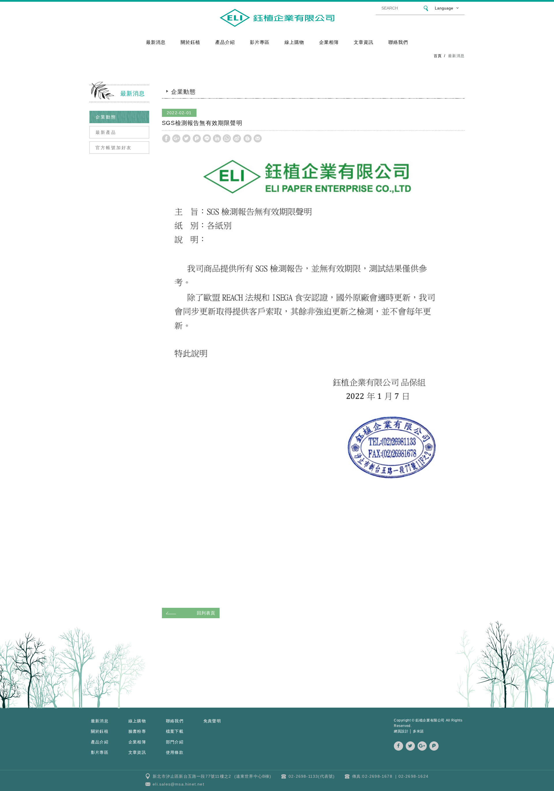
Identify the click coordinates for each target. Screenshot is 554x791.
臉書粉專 (137, 731)
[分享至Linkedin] (217, 138)
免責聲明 (212, 721)
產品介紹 (225, 41)
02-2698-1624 (413, 776)
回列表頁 (206, 612)
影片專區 (260, 41)
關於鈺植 (191, 41)
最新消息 (156, 41)
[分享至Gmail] (257, 138)
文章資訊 (364, 41)
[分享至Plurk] (196, 138)
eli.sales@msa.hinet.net (178, 784)
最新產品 (106, 132)
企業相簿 (329, 41)
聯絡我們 (398, 41)
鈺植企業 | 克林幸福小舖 (277, 18)
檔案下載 (175, 731)
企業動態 (106, 117)
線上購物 (294, 41)
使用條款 (175, 752)
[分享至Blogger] (247, 138)
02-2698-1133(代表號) (312, 776)
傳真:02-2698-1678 (372, 776)
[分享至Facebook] (166, 138)
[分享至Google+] (176, 138)
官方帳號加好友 (114, 147)
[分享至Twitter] (186, 138)
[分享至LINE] (207, 138)
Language (444, 8)
